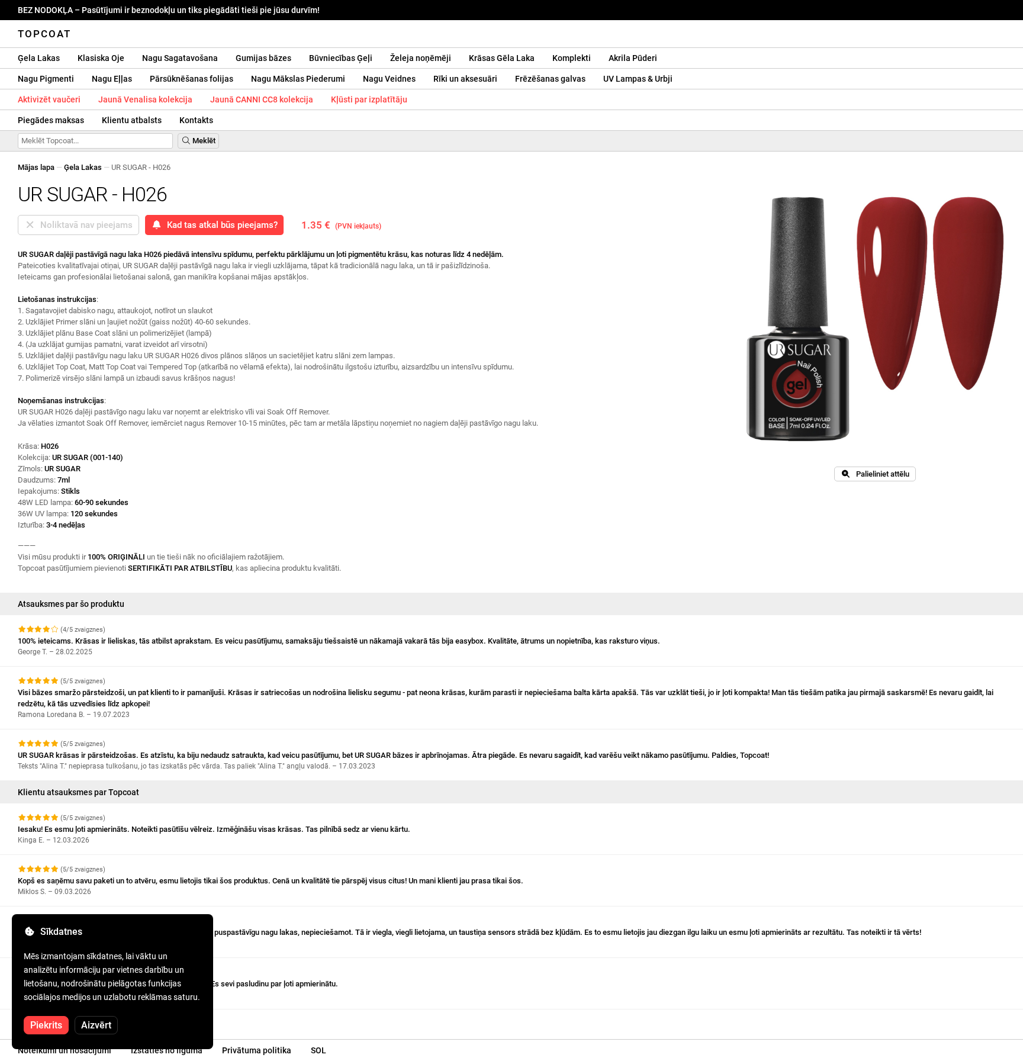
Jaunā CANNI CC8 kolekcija (261, 99)
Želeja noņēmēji (420, 58)
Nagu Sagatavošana (180, 58)
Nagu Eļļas (112, 78)
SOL (318, 1050)
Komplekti (571, 58)
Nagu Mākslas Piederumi (298, 78)
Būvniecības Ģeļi (340, 58)
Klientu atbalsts (132, 120)
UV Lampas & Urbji (638, 78)
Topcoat (44, 34)
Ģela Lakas (39, 58)
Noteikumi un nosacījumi (64, 1050)
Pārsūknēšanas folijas (191, 78)
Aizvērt (96, 1025)
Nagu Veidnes (389, 78)
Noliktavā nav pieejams (84, 225)
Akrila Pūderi (633, 58)
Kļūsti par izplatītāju (369, 99)
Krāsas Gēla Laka (502, 58)
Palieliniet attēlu (880, 474)
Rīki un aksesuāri (465, 78)
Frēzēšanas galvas (550, 78)
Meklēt (203, 140)
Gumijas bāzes (263, 58)
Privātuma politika (256, 1050)
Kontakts (196, 120)
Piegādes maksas (51, 120)
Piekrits (46, 1025)
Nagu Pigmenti (46, 78)
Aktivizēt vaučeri (49, 99)
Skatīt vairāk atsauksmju (61, 1019)
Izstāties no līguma (166, 1050)
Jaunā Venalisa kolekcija (145, 99)
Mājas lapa (36, 167)
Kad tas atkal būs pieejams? (220, 225)
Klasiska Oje (101, 58)
